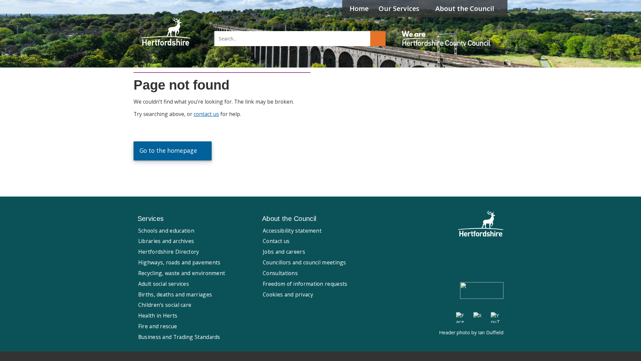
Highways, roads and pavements (179, 262)
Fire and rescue (157, 326)
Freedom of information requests (305, 283)
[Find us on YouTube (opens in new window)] (496, 317)
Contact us (276, 241)
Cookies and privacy (288, 294)
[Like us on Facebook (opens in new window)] (461, 317)
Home (359, 8)
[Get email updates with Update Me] (481, 291)
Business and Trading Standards (179, 337)
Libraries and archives (166, 241)
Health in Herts (158, 315)
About (464, 8)
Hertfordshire (166, 32)
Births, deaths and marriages (175, 294)
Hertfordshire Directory (168, 251)
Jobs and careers (284, 251)
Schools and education (166, 230)
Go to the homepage (168, 150)
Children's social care (165, 305)
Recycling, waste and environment (181, 273)
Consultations (280, 273)
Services (399, 8)
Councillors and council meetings (304, 262)
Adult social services (163, 283)
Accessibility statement (292, 230)
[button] (378, 38)
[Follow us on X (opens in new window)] (478, 317)
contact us (206, 114)
